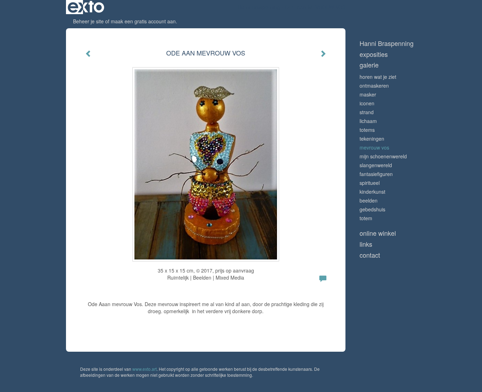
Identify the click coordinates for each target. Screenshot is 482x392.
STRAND (367, 112)
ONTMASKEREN (374, 85)
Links (366, 244)
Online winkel (378, 233)
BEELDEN (369, 200)
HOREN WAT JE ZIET (378, 76)
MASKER (368, 94)
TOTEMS (367, 129)
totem (366, 218)
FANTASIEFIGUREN (376, 173)
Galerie (369, 64)
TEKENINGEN (372, 138)
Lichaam (368, 120)
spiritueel (370, 182)
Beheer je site (88, 21)
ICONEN (367, 103)
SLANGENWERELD (376, 165)
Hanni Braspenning (258, 7)
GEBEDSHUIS (372, 209)
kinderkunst (372, 191)
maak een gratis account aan (143, 21)
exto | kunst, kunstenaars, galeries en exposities (86, 7)
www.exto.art (144, 369)
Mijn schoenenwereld (383, 156)
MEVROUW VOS (374, 147)
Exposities (374, 54)
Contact (370, 255)
